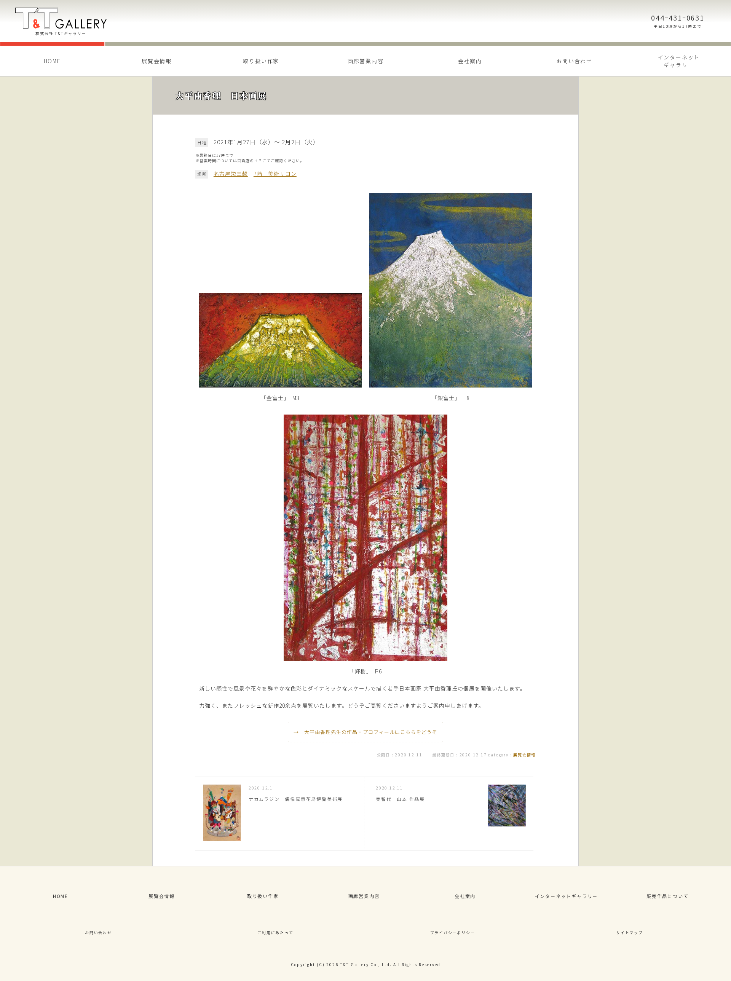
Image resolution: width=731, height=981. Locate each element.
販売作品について (667, 896)
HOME (52, 61)
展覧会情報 (157, 61)
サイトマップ (629, 932)
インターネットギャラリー (566, 896)
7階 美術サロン (275, 173)
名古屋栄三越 (231, 173)
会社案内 (470, 61)
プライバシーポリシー (452, 932)
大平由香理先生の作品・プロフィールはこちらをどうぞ (370, 731)
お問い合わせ (574, 61)
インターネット (679, 61)
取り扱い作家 (261, 61)
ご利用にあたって (275, 932)
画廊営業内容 (366, 61)
